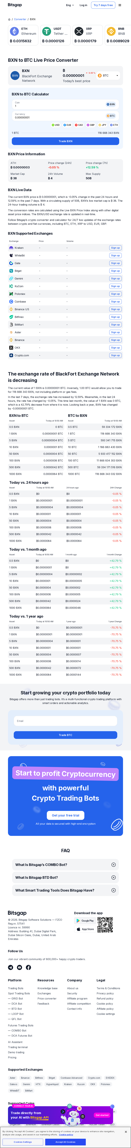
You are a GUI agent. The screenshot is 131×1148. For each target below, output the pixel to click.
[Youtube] (19, 967)
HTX (38, 1084)
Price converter (47, 998)
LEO (112, 1124)
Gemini (26, 1084)
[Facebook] (28, 967)
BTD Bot (17, 1008)
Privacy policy (105, 993)
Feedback (43, 1003)
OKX (92, 1084)
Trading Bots (15, 988)
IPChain (80, 1124)
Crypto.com (94, 1077)
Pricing (12, 1057)
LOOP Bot (17, 1013)
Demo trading (16, 1052)
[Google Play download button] (85, 920)
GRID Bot (17, 998)
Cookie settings (106, 1013)
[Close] (112, 1106)
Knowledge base (48, 988)
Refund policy (105, 998)
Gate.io (13, 1084)
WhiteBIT (14, 1090)
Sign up (115, 247)
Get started (102, 1115)
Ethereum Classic (51, 1124)
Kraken (68, 1084)
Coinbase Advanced (71, 1077)
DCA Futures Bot (22, 1035)
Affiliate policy (105, 1008)
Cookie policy (105, 1003)
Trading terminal (18, 1047)
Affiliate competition (79, 1003)
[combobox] (108, 75)
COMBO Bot (19, 1030)
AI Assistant (15, 1042)
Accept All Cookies (65, 1142)
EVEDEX (110, 1077)
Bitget (52, 1077)
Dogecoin (15, 1124)
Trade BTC (65, 735)
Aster (12, 1077)
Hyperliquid (52, 1084)
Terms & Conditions (108, 988)
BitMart (28, 1090)
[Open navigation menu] (120, 5)
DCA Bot (17, 1003)
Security (72, 993)
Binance (25, 1077)
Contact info (74, 1008)
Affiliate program (77, 998)
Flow (67, 1124)
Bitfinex (39, 1077)
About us (72, 988)
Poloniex (105, 1084)
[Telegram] (10, 967)
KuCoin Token (97, 1124)
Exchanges (44, 993)
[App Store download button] (85, 929)
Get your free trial (65, 815)
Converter (20, 19)
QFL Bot (16, 1019)
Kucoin (81, 1084)
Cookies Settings (23, 1142)
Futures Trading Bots (20, 1025)
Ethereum (31, 1124)
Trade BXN (65, 141)
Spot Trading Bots (19, 993)
